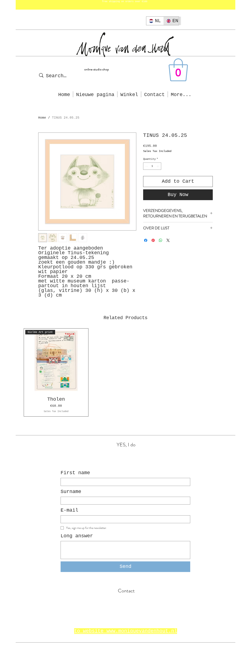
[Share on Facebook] (145, 240)
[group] (125, 372)
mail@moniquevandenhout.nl (125, 600)
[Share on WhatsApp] (160, 240)
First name (75, 473)
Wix (135, 653)
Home (42, 118)
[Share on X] (168, 240)
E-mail (69, 510)
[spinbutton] (152, 166)
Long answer (77, 536)
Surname (71, 492)
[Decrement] (146, 166)
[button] (178, 69)
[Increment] (158, 166)
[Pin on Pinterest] (153, 240)
